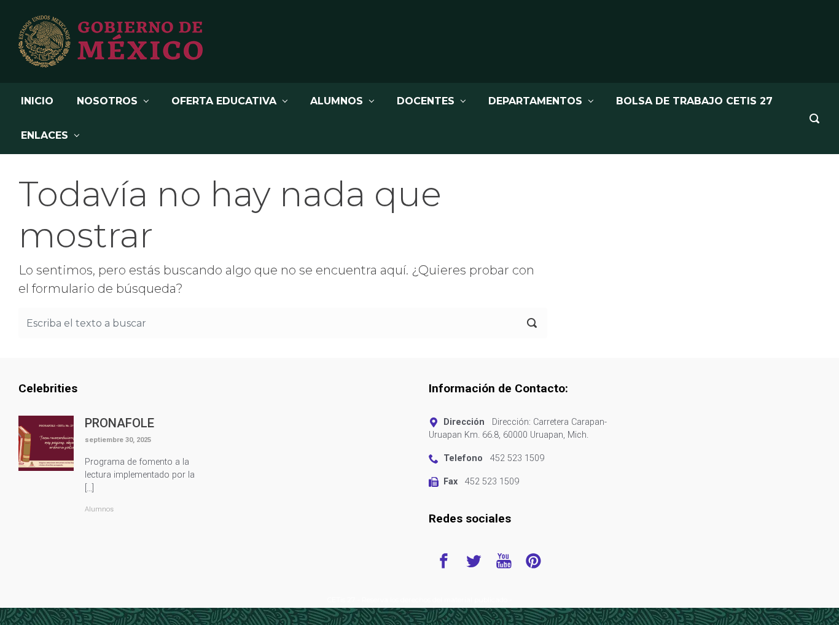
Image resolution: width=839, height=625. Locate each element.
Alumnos (99, 509)
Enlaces (44, 135)
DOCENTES (426, 101)
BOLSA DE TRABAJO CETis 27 (694, 101)
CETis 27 (341, 600)
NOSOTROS (107, 101)
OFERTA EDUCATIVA (223, 101)
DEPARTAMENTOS (535, 101)
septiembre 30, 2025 (118, 440)
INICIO (37, 101)
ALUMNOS (336, 101)
